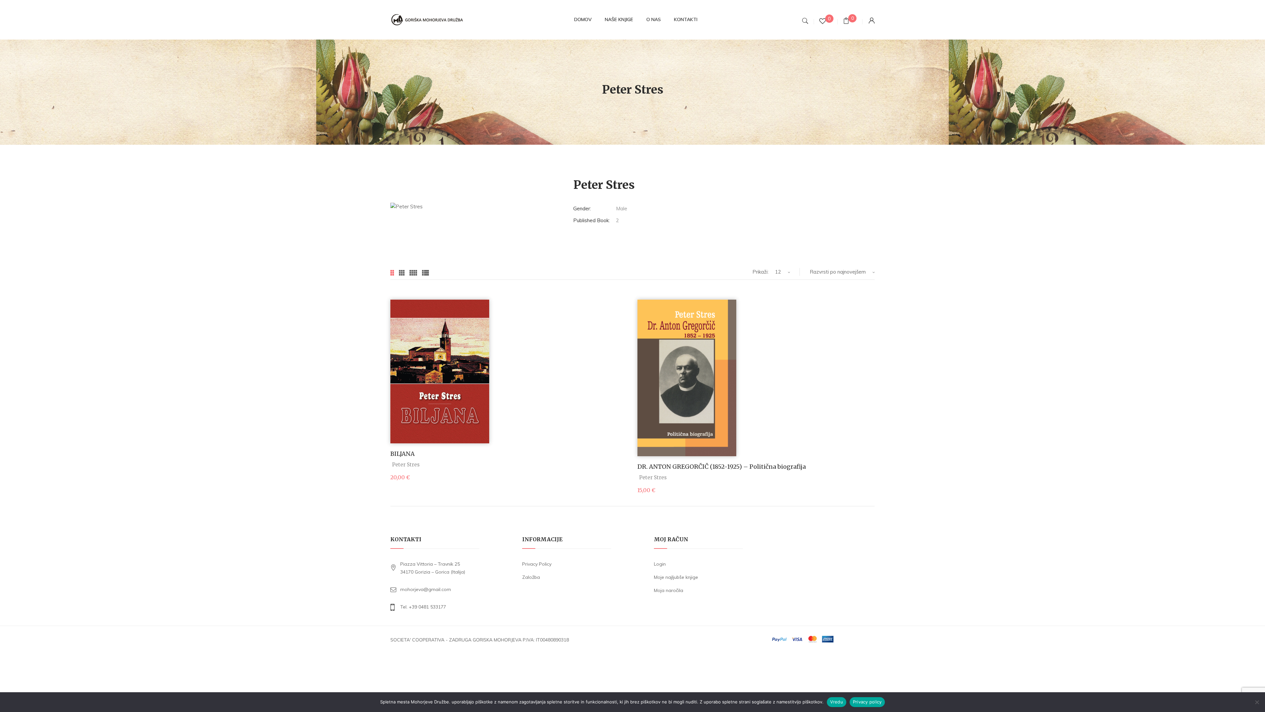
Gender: (582, 208)
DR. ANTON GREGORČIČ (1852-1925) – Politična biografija (721, 466)
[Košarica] (846, 21)
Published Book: (591, 220)
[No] (1256, 702)
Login (660, 564)
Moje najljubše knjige (676, 577)
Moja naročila (668, 590)
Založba (531, 577)
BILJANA (402, 454)
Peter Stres (406, 464)
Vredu (836, 701)
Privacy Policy (536, 564)
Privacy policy (867, 701)
